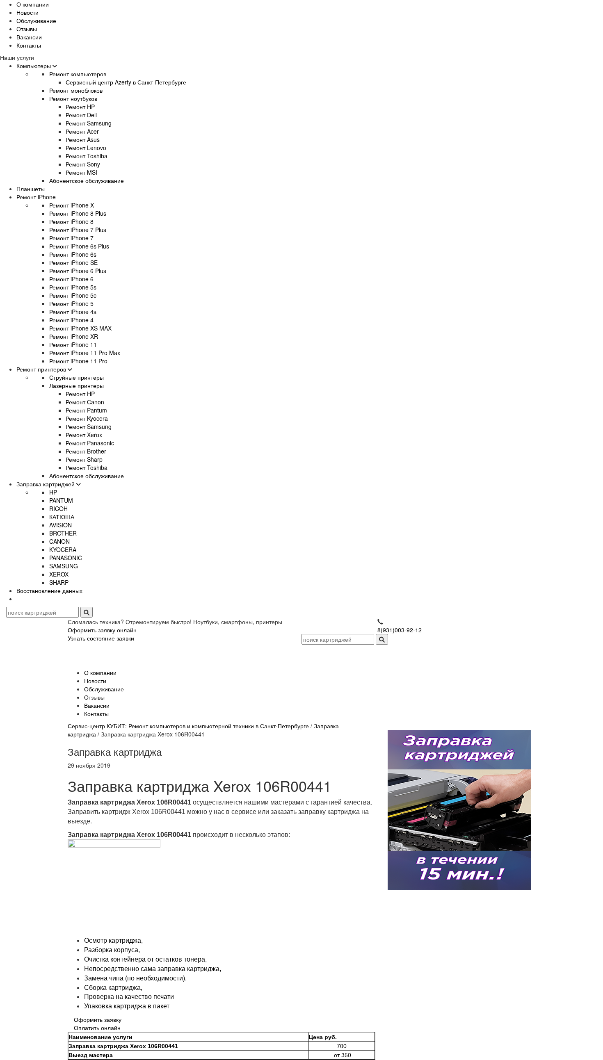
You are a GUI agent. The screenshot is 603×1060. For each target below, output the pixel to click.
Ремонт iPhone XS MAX (80, 328)
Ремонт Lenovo (86, 148)
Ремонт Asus (83, 139)
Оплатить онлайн (97, 1028)
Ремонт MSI (81, 172)
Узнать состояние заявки (101, 638)
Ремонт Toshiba (86, 156)
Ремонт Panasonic (90, 443)
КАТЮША (61, 517)
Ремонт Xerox (84, 435)
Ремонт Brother (86, 451)
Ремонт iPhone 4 (71, 320)
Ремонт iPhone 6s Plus (79, 246)
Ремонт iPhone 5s (72, 287)
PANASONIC (65, 558)
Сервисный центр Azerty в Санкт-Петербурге (126, 82)
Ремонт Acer (82, 131)
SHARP (59, 582)
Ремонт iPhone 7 (71, 238)
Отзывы (26, 29)
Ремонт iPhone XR (73, 336)
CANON (59, 541)
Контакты (28, 45)
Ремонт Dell (81, 115)
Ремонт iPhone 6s (72, 254)
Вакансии (29, 37)
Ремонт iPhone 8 (71, 221)
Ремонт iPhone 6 (71, 279)
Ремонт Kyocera (87, 418)
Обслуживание (36, 20)
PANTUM (61, 500)
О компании (32, 4)
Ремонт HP (80, 107)
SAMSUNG (63, 566)
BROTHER (63, 533)
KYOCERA (62, 549)
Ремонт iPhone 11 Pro (78, 361)
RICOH (58, 508)
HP (53, 492)
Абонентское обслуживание (86, 180)
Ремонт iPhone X (71, 205)
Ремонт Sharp (84, 459)
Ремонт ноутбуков (73, 98)
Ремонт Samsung (89, 123)
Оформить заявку (97, 1019)
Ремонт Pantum (86, 410)
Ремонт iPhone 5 (71, 303)
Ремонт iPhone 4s (72, 312)
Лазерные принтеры (76, 385)
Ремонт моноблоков (76, 90)
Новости (27, 12)
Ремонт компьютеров (77, 74)
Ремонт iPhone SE (73, 262)
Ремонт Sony (83, 164)
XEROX (59, 574)
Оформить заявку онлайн (102, 630)
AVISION (60, 525)
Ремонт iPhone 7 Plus (77, 230)
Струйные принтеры (76, 377)
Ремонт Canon (85, 402)
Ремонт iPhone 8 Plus (77, 213)
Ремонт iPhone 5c (72, 295)
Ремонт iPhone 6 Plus (77, 271)
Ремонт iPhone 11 (73, 344)
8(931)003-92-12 (399, 630)
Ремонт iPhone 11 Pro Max (84, 353)
